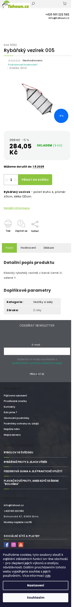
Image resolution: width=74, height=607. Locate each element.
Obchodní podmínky (16, 418)
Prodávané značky (15, 401)
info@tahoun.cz (14, 505)
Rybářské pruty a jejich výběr (25, 462)
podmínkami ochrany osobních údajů (37, 363)
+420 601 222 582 (14, 511)
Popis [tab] (9, 248)
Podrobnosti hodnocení (22, 64)
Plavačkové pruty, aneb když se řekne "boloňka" (31, 482)
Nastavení (35, 585)
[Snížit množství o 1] (6, 180)
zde (47, 575)
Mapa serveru (12, 434)
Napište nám (12, 429)
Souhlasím (35, 597)
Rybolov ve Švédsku (18, 452)
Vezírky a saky (43, 302)
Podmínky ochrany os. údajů (21, 423)
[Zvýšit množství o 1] (15, 180)
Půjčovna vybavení (15, 395)
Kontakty (9, 406)
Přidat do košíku (35, 180)
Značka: (18, 68)
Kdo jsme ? (10, 412)
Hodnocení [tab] (28, 248)
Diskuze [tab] (49, 248)
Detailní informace (17, 208)
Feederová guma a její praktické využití (33, 471)
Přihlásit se (37, 374)
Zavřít (42, 218)
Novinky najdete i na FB (18, 522)
